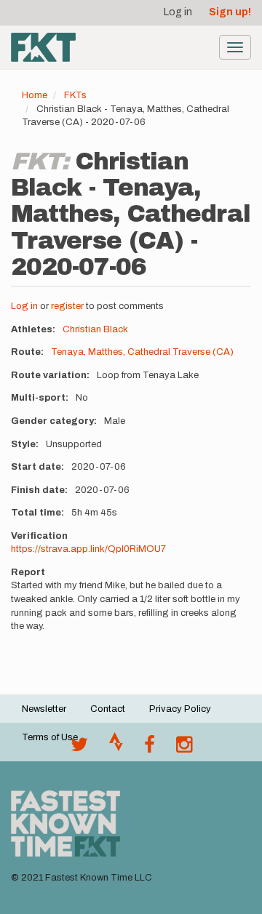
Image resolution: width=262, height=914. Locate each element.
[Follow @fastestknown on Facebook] (149, 748)
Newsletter (44, 709)
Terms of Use (50, 737)
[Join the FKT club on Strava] (116, 748)
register (67, 306)
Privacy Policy (180, 709)
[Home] (43, 47)
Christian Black (95, 329)
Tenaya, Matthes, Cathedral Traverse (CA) (142, 352)
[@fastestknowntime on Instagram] (184, 748)
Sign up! (230, 12)
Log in (178, 12)
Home (34, 95)
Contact (107, 709)
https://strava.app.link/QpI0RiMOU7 (88, 549)
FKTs (75, 95)
